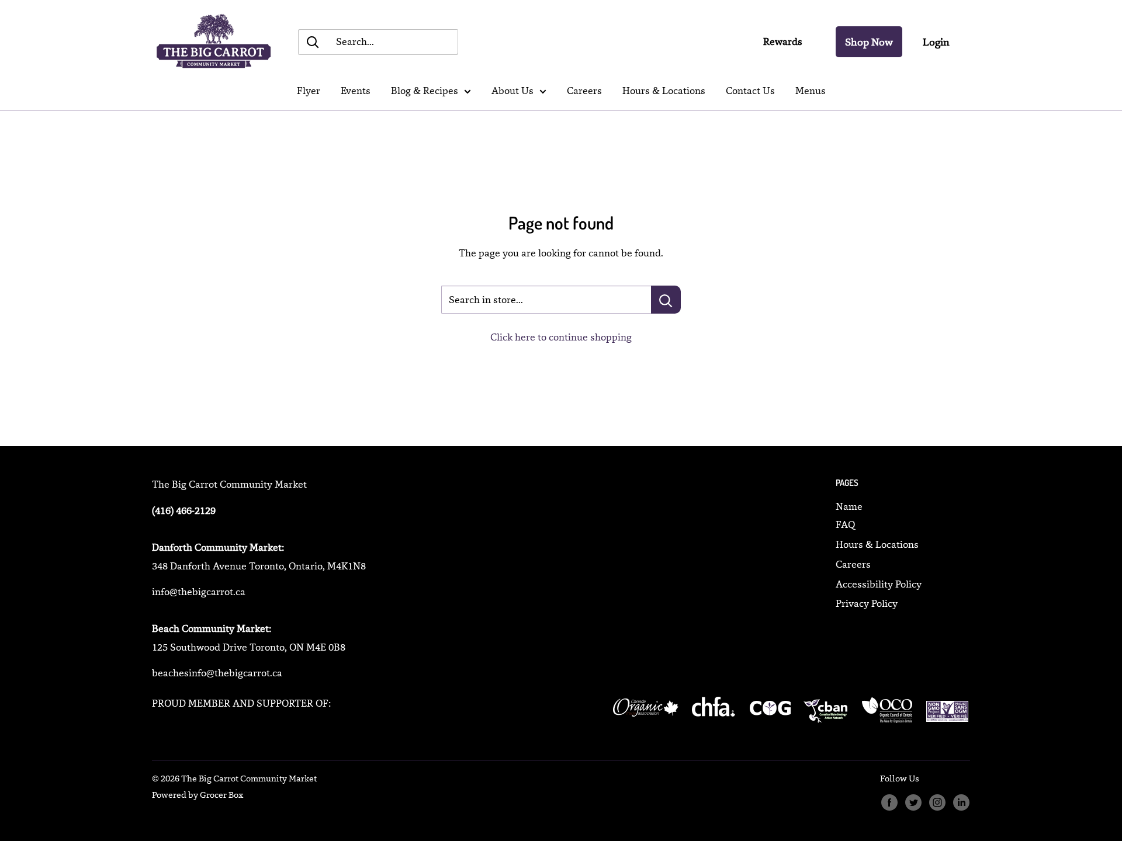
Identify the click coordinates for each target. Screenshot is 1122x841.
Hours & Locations (663, 90)
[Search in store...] (666, 300)
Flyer (308, 90)
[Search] (312, 42)
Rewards (782, 41)
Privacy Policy (867, 603)
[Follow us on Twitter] (913, 803)
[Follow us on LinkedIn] (961, 803)
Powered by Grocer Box (197, 794)
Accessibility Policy (879, 584)
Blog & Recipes (424, 90)
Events (355, 90)
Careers (584, 90)
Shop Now (869, 41)
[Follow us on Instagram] (937, 803)
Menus (810, 90)
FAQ (845, 524)
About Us (512, 90)
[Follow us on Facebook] (889, 803)
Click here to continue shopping (561, 337)
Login (936, 41)
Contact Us (750, 90)
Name (849, 506)
